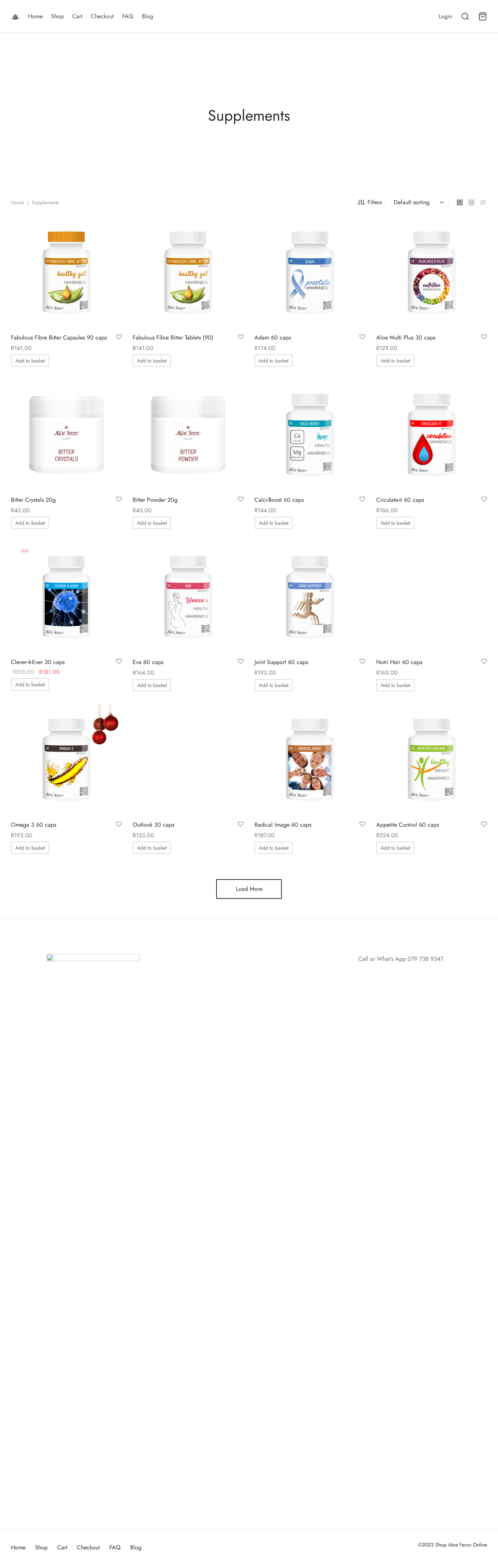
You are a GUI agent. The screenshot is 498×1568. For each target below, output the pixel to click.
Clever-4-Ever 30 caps (38, 662)
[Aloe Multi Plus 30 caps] (431, 272)
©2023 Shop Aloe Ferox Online (452, 1544)
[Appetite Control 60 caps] (431, 760)
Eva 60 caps (148, 662)
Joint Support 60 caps (281, 662)
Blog (147, 16)
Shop (57, 16)
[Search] (465, 16)
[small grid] (471, 202)
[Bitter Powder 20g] (188, 435)
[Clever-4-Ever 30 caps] (66, 597)
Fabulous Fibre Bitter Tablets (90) (173, 337)
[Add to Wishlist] (119, 337)
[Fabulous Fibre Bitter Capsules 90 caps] (66, 272)
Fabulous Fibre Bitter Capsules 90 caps (59, 337)
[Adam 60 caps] (309, 272)
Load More (249, 889)
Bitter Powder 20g (155, 500)
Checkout (102, 16)
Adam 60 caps (272, 337)
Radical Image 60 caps (282, 824)
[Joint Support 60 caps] (309, 597)
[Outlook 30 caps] (188, 760)
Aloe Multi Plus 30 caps (405, 337)
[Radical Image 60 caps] (309, 760)
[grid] (460, 202)
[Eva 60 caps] (188, 597)
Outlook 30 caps (153, 824)
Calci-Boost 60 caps (279, 500)
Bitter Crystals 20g (33, 500)
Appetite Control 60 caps (407, 824)
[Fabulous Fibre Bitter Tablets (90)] (188, 272)
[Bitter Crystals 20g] (66, 435)
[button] (30, 360)
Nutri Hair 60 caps (399, 662)
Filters (374, 202)
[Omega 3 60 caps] (66, 760)
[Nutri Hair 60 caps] (431, 597)
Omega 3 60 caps (33, 824)
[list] (483, 202)
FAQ (127, 16)
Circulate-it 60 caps (400, 500)
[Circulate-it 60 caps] (431, 435)
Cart (77, 16)
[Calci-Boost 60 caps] (309, 435)
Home (35, 16)
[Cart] (482, 16)
